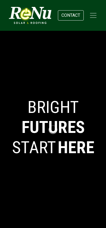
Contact (70, 15)
